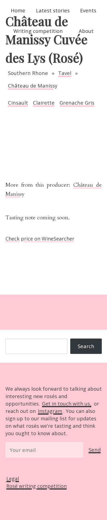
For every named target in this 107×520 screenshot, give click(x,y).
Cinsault (18, 102)
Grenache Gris (77, 102)
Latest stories (53, 10)
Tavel (64, 72)
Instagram (50, 411)
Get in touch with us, (66, 403)
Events (88, 10)
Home (18, 10)
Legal (12, 478)
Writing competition (38, 30)
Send (95, 449)
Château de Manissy (32, 85)
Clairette (44, 102)
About (86, 30)
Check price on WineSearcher (39, 238)
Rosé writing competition (36, 486)
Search (86, 346)
